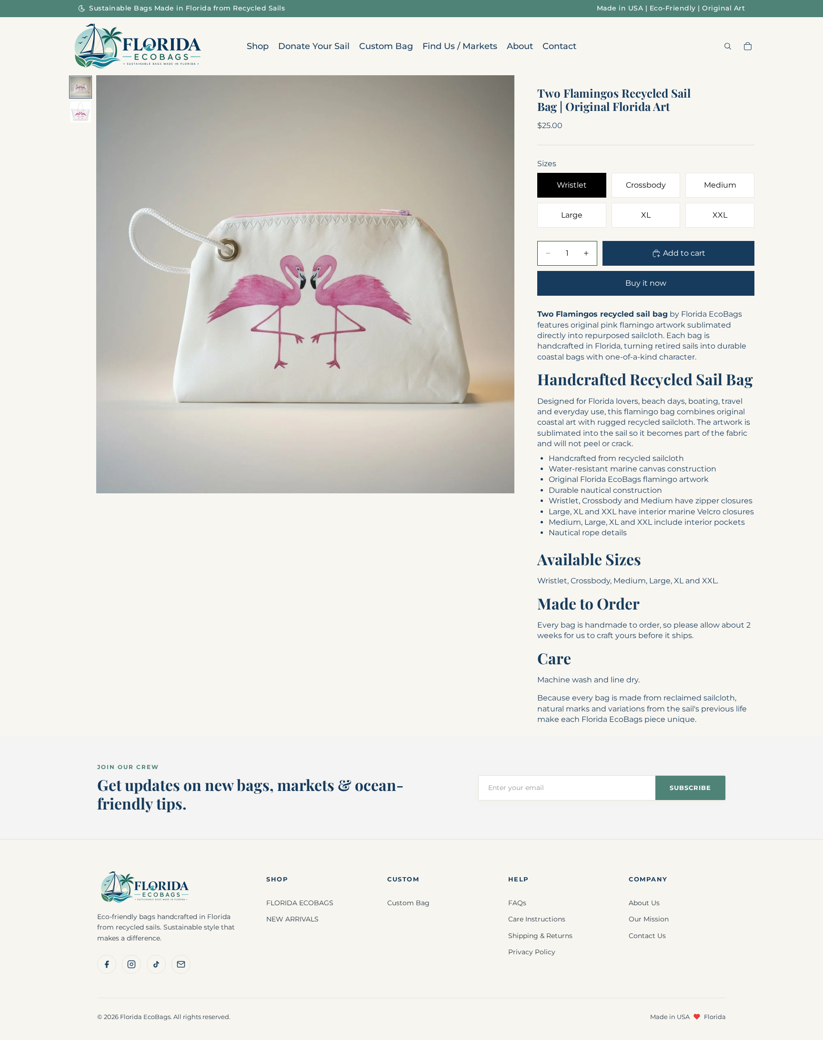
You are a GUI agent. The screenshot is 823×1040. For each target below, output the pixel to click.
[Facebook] (106, 964)
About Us (644, 903)
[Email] (181, 964)
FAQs (517, 903)
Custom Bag (408, 903)
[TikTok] (156, 964)
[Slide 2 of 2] (80, 111)
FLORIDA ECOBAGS (299, 903)
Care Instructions (536, 919)
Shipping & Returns (540, 935)
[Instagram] (131, 964)
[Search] (727, 46)
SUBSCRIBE (690, 787)
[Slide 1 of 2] (80, 87)
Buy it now (645, 283)
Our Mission (649, 919)
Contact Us (647, 935)
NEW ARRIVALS (292, 919)
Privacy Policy (531, 952)
